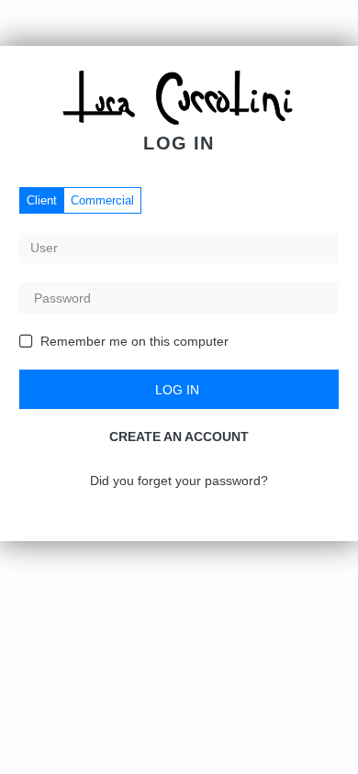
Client (42, 200)
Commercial (102, 200)
